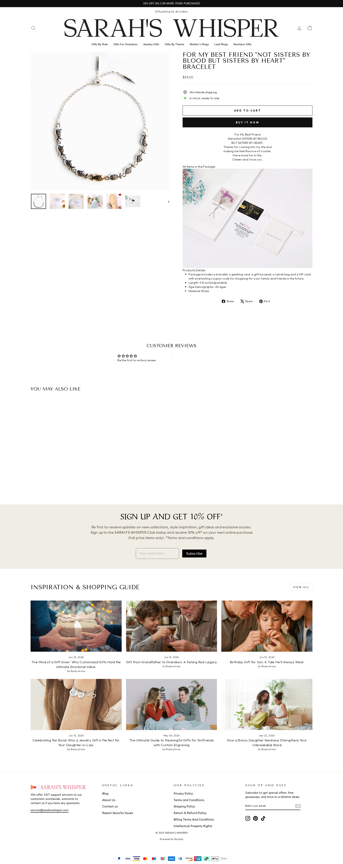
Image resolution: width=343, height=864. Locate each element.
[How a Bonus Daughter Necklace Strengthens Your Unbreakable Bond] (266, 704)
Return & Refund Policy (190, 813)
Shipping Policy (184, 806)
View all (301, 587)
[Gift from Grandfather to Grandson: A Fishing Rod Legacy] (171, 626)
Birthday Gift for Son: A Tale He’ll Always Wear (267, 662)
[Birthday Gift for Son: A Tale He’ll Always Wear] (266, 626)
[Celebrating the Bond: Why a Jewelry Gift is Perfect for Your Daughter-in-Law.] (76, 704)
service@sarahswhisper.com (49, 810)
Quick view (64, 463)
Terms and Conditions (189, 800)
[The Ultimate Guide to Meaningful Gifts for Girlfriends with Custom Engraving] (171, 704)
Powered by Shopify (171, 839)
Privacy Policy (183, 793)
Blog (105, 793)
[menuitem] (99, 44)
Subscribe (194, 553)
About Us (108, 800)
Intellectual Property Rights (193, 826)
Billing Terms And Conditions (194, 819)
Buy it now (247, 122)
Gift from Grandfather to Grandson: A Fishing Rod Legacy (171, 662)
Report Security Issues (117, 813)
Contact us (110, 806)
